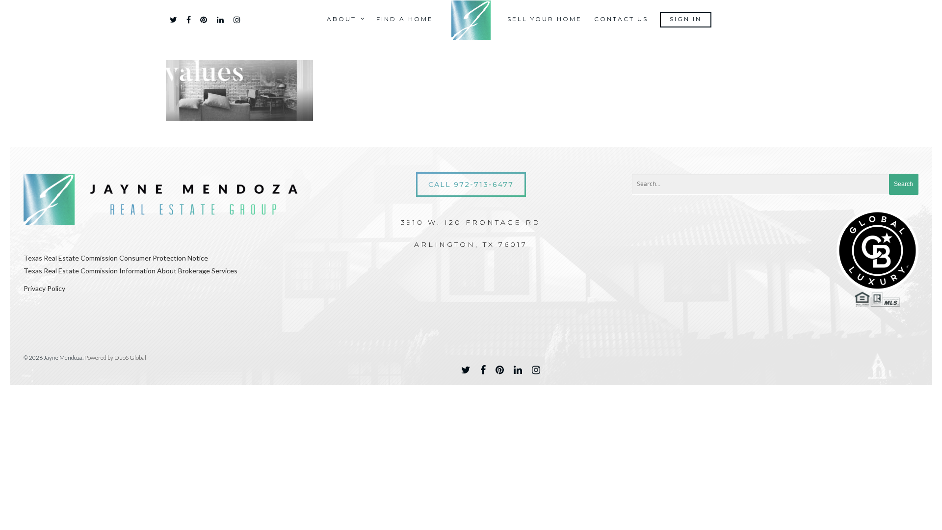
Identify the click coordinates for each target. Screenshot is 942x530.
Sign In (686, 19)
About (341, 19)
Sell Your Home (544, 19)
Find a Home (404, 19)
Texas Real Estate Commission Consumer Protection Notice (116, 258)
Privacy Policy (44, 288)
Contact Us (621, 19)
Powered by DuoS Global (115, 357)
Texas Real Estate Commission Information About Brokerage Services (130, 270)
